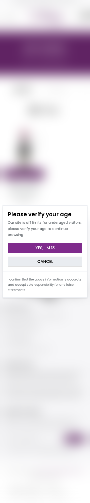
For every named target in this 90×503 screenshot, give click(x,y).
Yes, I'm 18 (45, 248)
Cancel (45, 261)
